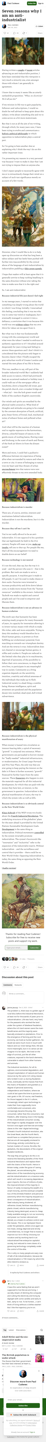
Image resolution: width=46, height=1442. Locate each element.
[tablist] (12, 985)
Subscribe (32, 3)
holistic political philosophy (15, 133)
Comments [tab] (7, 985)
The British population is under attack (15, 1356)
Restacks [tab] (18, 985)
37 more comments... (10, 1318)
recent (30, 70)
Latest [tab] (11, 1330)
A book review (8, 1343)
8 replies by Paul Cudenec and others (24, 1273)
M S (9, 1281)
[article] (23, 1342)
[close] (39, 1371)
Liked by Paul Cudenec (17, 1284)
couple (21, 70)
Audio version (9, 868)
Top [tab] (4, 1330)
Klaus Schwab (8, 812)
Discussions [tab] (20, 1330)
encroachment (8, 469)
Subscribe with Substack (24, 1415)
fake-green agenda (33, 268)
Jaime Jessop (12, 1007)
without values (22, 324)
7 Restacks (30, 959)
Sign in (41, 3)
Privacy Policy (31, 1425)
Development (8, 829)
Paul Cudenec (13, 25)
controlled (39, 832)
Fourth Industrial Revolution (24, 816)
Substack (11, 1437)
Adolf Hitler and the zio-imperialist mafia (15, 1338)
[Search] (41, 1330)
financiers (20, 778)
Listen (40, 26)
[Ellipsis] (43, 1007)
